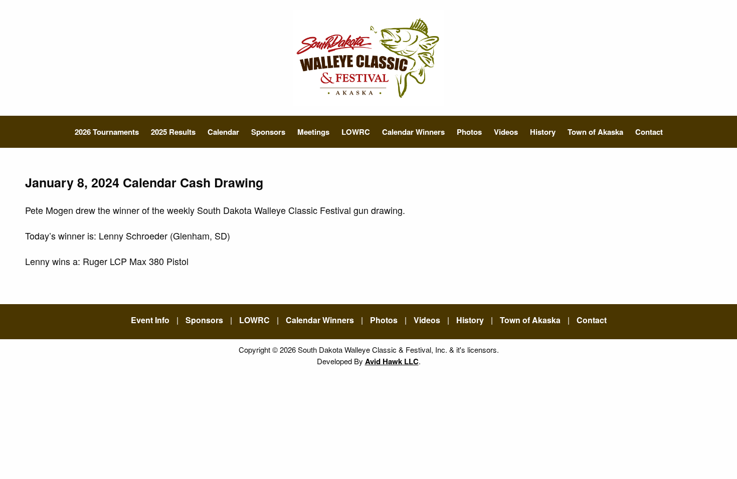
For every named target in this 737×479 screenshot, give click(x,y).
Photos (469, 131)
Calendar (223, 131)
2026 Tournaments (107, 131)
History (543, 131)
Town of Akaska (595, 131)
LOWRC (355, 131)
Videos (506, 131)
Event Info (150, 320)
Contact (649, 131)
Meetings (313, 131)
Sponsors (268, 131)
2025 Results (173, 131)
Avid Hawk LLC (392, 361)
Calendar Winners (413, 131)
